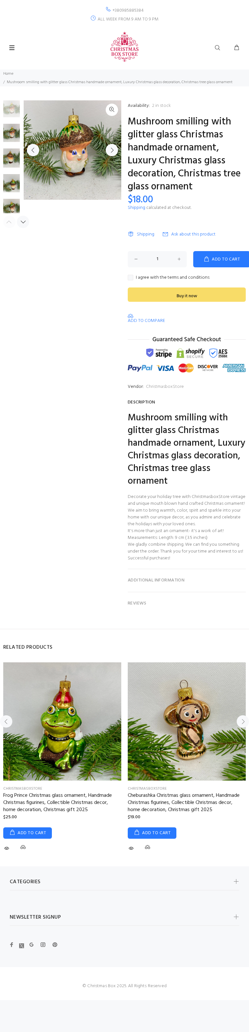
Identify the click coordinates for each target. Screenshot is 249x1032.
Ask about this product (193, 234)
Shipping (136, 207)
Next (112, 150)
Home (8, 73)
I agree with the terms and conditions (172, 277)
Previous (33, 150)
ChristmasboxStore (165, 386)
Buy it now (187, 296)
